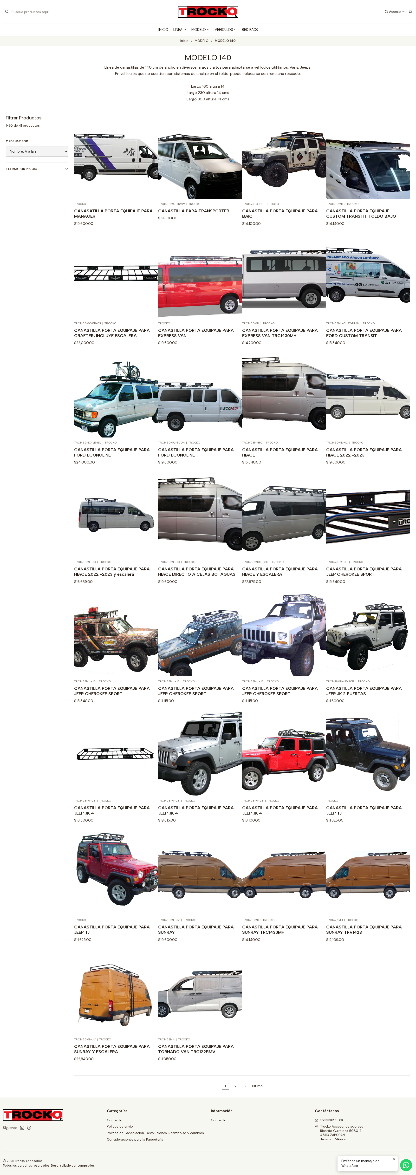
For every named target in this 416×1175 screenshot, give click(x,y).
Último (257, 1086)
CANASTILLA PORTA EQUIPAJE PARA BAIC (280, 213)
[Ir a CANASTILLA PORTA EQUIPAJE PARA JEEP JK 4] (116, 754)
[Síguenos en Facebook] (29, 1127)
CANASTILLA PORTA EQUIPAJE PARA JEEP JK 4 (112, 810)
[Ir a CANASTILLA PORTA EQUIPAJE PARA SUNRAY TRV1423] (368, 873)
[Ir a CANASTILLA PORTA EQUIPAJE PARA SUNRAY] (200, 873)
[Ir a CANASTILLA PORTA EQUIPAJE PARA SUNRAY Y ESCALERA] (116, 992)
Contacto (114, 1120)
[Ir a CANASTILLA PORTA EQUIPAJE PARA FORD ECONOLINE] (116, 395)
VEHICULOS (224, 29)
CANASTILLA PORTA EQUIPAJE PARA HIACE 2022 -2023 (364, 452)
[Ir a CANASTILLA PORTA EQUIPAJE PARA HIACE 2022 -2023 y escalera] (116, 515)
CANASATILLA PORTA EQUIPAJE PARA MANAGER (113, 213)
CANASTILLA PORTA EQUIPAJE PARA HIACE (280, 452)
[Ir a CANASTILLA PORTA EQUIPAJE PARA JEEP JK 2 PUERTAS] (368, 634)
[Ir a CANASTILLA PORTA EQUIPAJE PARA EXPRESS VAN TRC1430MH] (284, 276)
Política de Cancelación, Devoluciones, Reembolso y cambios (155, 1133)
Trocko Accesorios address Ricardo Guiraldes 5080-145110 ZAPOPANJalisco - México (341, 1132)
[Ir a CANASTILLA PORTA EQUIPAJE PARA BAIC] (284, 157)
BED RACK (250, 29)
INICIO (163, 29)
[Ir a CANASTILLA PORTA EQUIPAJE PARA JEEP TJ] (368, 754)
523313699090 (332, 1120)
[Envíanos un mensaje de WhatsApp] (406, 1165)
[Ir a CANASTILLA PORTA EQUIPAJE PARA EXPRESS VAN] (200, 276)
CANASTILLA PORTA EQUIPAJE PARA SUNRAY (196, 929)
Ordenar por (17, 141)
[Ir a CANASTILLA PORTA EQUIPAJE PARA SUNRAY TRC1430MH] (284, 873)
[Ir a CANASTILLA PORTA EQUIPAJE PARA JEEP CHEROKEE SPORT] (368, 515)
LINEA (177, 29)
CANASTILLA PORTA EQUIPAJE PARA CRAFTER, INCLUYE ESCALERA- (112, 333)
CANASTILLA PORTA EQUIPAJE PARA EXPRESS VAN (196, 333)
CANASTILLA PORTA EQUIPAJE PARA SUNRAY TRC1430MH (280, 929)
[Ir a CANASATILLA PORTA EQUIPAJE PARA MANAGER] (116, 157)
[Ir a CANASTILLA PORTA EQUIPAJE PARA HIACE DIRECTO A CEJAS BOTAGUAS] (200, 515)
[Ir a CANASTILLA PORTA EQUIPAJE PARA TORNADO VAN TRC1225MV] (200, 992)
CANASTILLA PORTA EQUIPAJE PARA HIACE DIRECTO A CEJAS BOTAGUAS (196, 571)
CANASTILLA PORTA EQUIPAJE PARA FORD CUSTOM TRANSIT (364, 333)
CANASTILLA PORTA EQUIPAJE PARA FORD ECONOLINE (112, 452)
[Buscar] (7, 12)
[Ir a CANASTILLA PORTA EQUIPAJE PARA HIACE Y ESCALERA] (284, 515)
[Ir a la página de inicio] (208, 12)
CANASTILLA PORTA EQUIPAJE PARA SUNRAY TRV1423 (364, 929)
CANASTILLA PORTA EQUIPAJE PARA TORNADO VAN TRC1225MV (196, 1049)
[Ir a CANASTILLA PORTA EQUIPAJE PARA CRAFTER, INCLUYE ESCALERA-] (116, 276)
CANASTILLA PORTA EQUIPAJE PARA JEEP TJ (364, 810)
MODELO (198, 29)
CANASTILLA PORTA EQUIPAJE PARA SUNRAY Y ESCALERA (112, 1049)
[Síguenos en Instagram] (22, 1127)
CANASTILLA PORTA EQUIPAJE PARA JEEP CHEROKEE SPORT (364, 571)
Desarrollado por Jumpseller (72, 1165)
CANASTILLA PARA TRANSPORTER (193, 210)
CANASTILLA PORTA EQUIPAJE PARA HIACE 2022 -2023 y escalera (112, 571)
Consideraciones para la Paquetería (135, 1139)
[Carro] (410, 11)
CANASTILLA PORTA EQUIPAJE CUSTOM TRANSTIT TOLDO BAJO (361, 213)
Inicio (184, 41)
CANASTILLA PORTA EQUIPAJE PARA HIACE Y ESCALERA (280, 571)
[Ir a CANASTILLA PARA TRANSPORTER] (200, 157)
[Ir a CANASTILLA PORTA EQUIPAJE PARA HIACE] (284, 395)
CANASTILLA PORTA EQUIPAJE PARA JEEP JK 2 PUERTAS (364, 691)
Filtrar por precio (21, 169)
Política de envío (120, 1126)
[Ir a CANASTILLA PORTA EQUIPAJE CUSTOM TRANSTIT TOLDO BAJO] (368, 157)
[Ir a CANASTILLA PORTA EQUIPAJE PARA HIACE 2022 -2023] (368, 395)
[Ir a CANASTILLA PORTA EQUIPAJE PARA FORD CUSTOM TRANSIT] (368, 276)
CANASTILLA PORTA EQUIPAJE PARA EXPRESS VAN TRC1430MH (280, 333)
